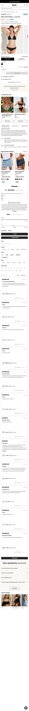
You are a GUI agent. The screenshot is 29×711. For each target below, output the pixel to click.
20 (9, 270)
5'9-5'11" (19, 262)
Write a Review (17, 238)
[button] (6, 14)
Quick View (7, 121)
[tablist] (14, 126)
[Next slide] (26, 107)
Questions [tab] (10, 231)
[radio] (2, 64)
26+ (20, 270)
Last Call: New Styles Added (14, 1)
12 (21, 268)
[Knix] (14, 5)
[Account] (24, 5)
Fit (8, 249)
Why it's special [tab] (5, 125)
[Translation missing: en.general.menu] (2, 5)
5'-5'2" (3, 262)
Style (17, 249)
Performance (23, 249)
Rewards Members (11, 82)
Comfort (3, 249)
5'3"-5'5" (8, 262)
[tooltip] (20, 202)
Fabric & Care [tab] (15, 125)
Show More (14, 588)
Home (2, 11)
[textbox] (14, 243)
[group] (12, 39)
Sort (18, 275)
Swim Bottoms (6, 11)
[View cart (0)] (27, 5)
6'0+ (24, 262)
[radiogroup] (14, 64)
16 (2, 270)
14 (24, 268)
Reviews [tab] (3, 231)
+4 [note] (23, 179)
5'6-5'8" (14, 262)
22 (12, 270)
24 (16, 270)
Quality (12, 249)
